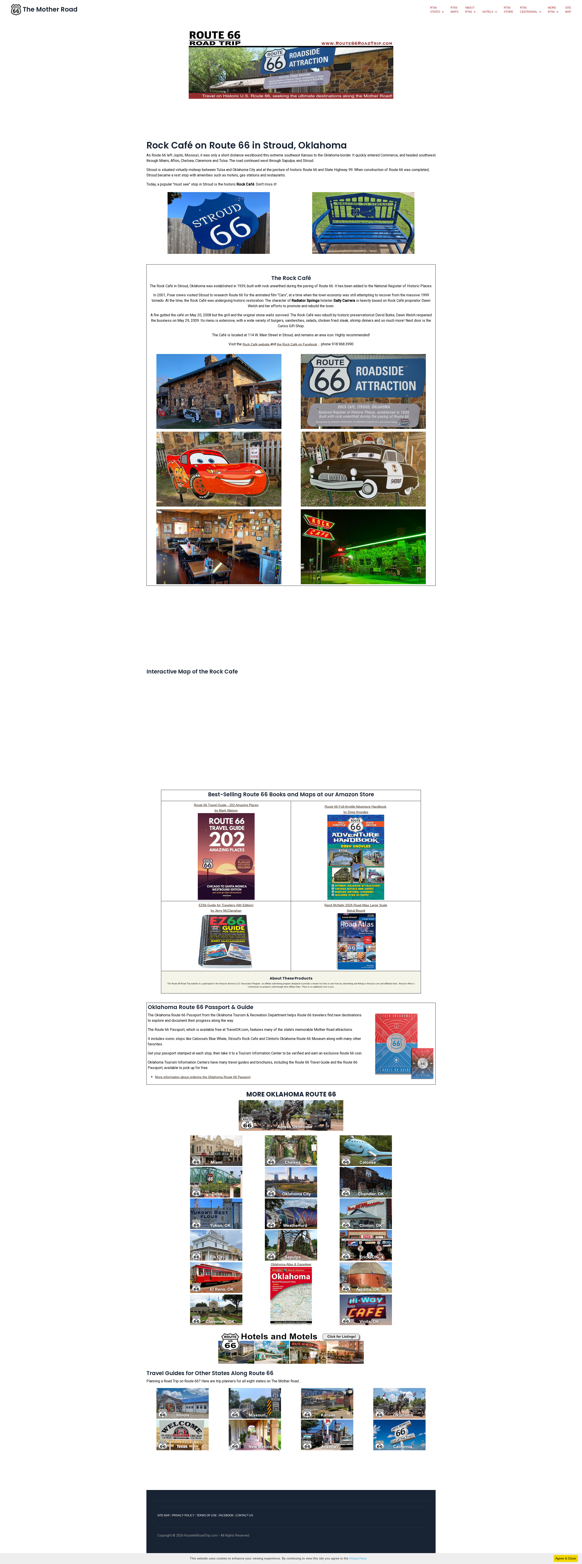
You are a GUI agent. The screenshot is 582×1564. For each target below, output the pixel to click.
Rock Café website (256, 344)
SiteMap (568, 9)
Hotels (487, 11)
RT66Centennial (528, 9)
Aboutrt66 (469, 9)
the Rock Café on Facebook (297, 344)
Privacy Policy (358, 1558)
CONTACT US (244, 1515)
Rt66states (435, 9)
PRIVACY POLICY (183, 1515)
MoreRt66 (552, 9)
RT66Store (508, 9)
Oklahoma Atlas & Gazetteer (291, 1264)
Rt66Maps (454, 9)
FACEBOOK (226, 1515)
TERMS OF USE (206, 1515)
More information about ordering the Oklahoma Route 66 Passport (203, 1077)
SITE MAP (163, 1515)
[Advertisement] (291, 122)
